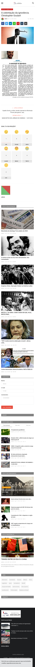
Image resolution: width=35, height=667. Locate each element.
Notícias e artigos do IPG (7, 9)
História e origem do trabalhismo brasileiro (19, 657)
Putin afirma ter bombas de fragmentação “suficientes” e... (21, 624)
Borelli (23, 583)
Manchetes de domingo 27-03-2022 (19, 638)
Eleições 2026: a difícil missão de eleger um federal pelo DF (22, 438)
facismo (19, 579)
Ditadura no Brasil (23, 590)
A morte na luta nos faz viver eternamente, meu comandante (15, 258)
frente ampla (14, 590)
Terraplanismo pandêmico (18, 430)
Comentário (4, 395)
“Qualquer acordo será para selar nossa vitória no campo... (22, 631)
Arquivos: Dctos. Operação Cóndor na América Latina (16, 286)
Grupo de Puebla (6, 586)
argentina (4, 583)
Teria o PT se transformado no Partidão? (16, 559)
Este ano (28, 425)
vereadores (17, 583)
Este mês (17, 425)
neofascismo (5, 590)
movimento (12, 579)
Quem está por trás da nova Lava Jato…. (21, 499)
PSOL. (30, 579)
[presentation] (27, 540)
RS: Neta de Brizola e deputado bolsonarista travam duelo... (19, 455)
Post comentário (7, 407)
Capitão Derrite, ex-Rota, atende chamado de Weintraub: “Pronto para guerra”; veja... (17, 111)
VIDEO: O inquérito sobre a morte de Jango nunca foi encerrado (22, 446)
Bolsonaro (4, 579)
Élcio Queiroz (25, 586)
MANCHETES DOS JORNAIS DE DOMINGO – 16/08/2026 (22, 463)
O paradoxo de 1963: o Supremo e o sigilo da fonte (21, 516)
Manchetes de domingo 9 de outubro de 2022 (14, 231)
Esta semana (6, 425)
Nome (3, 380)
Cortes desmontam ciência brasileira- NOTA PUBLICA (16, 369)
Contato (6, 657)
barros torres (16, 586)
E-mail (3, 387)
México (25, 579)
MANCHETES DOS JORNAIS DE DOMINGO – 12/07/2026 (17, 119)
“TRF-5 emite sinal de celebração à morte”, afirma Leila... (15, 342)
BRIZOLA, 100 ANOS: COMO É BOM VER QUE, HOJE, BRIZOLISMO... (16, 313)
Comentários (5, 377)
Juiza (10, 583)
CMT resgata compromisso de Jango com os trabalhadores (21, 524)
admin (5, 18)
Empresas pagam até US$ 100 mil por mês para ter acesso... (22, 508)
